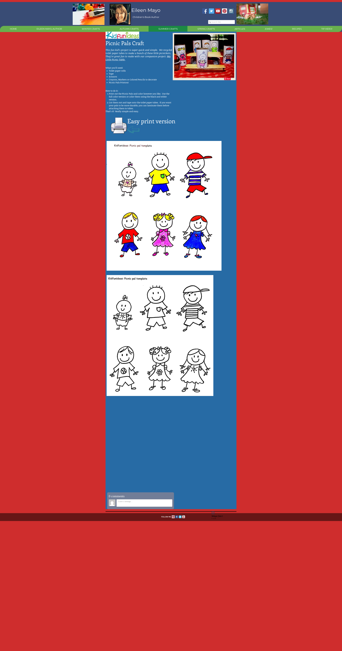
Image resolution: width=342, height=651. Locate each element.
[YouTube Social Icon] (218, 11)
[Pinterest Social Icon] (224, 11)
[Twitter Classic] (180, 516)
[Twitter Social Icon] (211, 11)
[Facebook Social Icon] (204, 11)
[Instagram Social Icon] (231, 11)
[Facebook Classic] (176, 516)
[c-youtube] (183, 516)
